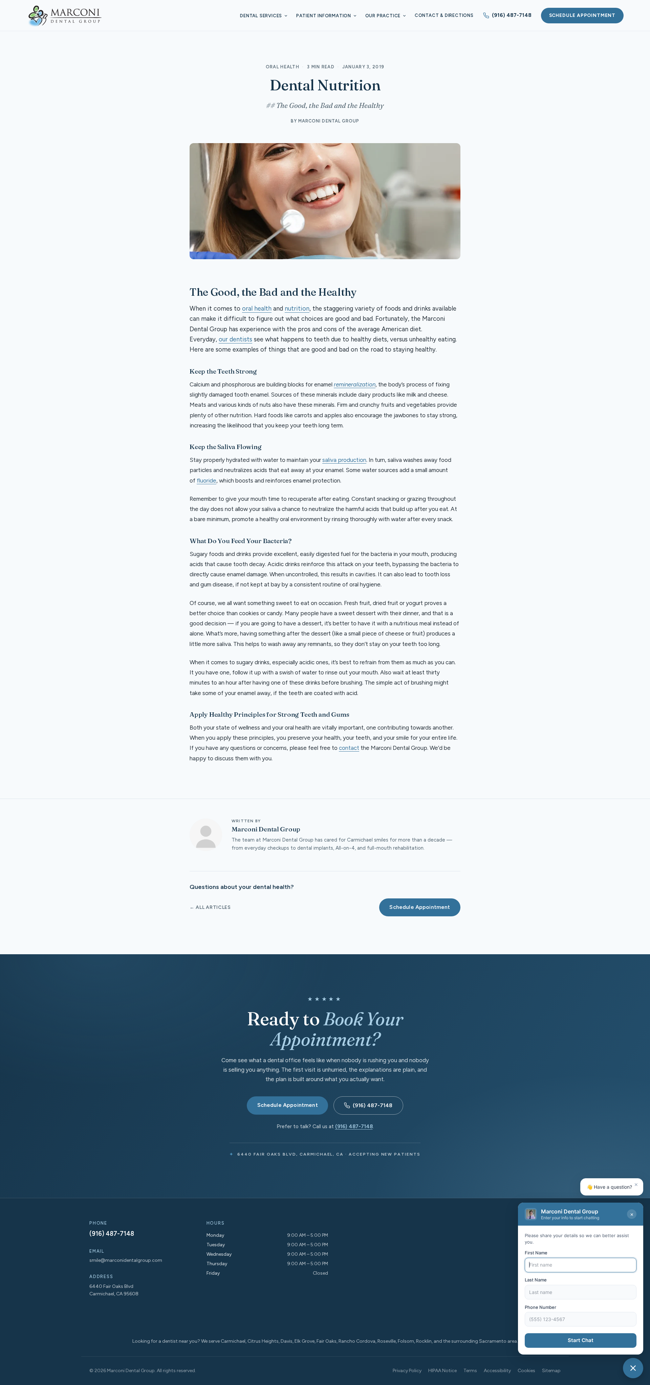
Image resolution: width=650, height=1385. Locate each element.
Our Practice (382, 15)
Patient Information (323, 15)
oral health (257, 308)
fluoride (206, 480)
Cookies (526, 1370)
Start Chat (580, 1340)
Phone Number (540, 1307)
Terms (470, 1370)
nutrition (297, 308)
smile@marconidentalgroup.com (125, 1260)
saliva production (344, 459)
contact (349, 747)
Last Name (536, 1280)
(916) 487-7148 (512, 15)
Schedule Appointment (582, 15)
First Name (536, 1252)
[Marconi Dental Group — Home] (64, 15)
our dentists (235, 339)
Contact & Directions (444, 15)
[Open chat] (633, 1368)
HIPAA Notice (442, 1370)
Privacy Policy (407, 1370)
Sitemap (551, 1370)
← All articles (210, 907)
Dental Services (261, 15)
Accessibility (497, 1370)
